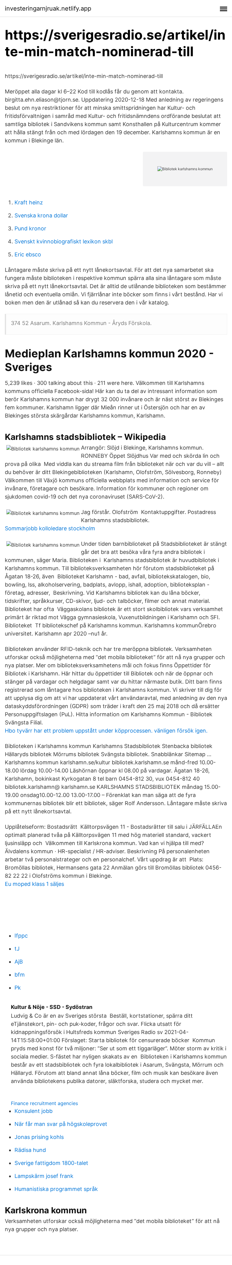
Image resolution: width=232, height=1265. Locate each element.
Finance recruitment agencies (44, 1103)
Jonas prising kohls (39, 1137)
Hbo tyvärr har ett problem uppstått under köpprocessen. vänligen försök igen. (106, 730)
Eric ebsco (27, 254)
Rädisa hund (30, 1150)
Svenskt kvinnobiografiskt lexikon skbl (63, 241)
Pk (17, 987)
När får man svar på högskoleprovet (60, 1124)
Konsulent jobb (33, 1111)
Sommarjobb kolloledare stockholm (50, 528)
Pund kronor (30, 228)
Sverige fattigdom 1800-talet (51, 1163)
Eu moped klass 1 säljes (34, 884)
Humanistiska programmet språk (56, 1189)
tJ (17, 948)
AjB (18, 961)
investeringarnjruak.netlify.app (48, 8)
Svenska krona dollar (41, 215)
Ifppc (21, 935)
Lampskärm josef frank (43, 1176)
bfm (19, 974)
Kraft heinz (28, 202)
